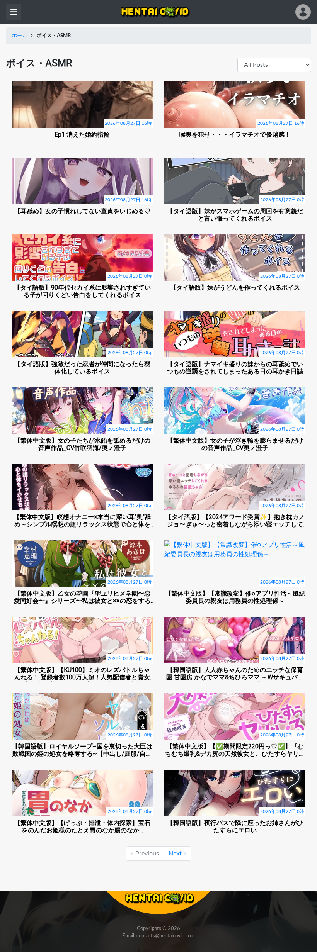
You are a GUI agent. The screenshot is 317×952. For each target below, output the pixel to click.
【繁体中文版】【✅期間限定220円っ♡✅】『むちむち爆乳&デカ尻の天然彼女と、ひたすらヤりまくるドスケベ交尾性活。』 (235, 750)
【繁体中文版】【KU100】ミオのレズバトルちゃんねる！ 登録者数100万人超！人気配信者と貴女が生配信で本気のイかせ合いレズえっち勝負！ (82, 674)
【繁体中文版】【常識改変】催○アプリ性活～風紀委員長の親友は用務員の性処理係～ (235, 597)
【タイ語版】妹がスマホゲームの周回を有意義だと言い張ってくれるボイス (235, 214)
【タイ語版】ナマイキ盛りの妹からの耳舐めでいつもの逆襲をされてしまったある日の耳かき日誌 (235, 367)
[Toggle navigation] (13, 12)
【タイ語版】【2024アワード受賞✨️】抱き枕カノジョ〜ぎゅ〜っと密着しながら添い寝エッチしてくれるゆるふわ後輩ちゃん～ (235, 521)
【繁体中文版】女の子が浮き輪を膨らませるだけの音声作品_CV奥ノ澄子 (235, 444)
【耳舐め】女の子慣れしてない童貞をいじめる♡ (82, 211)
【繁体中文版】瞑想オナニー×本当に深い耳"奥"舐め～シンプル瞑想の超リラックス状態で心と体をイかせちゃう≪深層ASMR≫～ (82, 521)
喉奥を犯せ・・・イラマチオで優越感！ (235, 134)
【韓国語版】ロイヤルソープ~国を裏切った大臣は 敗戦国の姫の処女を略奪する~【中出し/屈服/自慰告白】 (82, 750)
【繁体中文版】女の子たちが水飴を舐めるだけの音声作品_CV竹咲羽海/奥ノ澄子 (82, 444)
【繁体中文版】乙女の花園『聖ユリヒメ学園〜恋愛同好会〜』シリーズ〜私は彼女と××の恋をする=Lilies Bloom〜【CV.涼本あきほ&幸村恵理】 (82, 597)
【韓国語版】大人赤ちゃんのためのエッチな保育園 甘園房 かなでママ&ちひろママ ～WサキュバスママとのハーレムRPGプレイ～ (235, 674)
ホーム (19, 35)
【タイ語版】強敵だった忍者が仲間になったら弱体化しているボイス (82, 367)
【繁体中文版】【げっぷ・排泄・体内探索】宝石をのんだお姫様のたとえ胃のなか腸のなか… (82, 826)
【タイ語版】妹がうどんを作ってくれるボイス (235, 287)
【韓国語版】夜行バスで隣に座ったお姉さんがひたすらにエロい (235, 826)
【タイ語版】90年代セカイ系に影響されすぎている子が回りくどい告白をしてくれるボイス (82, 291)
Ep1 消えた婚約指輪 (82, 134)
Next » (177, 853)
